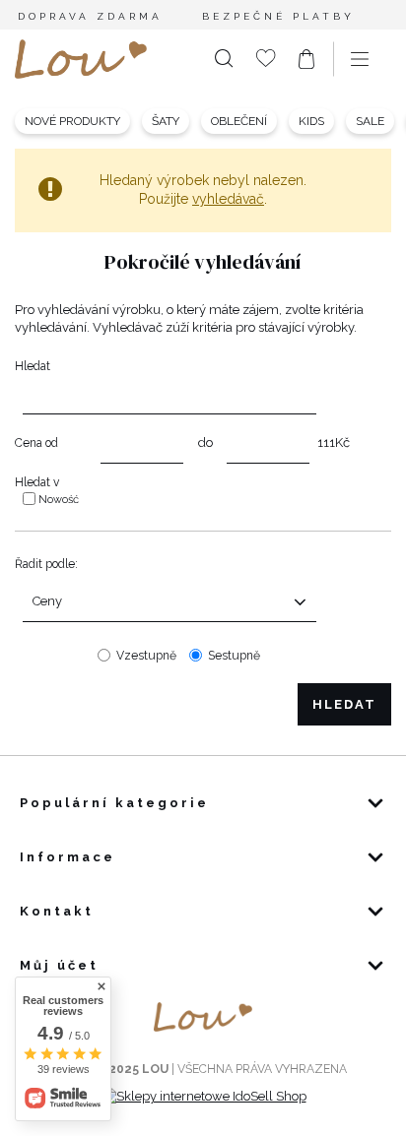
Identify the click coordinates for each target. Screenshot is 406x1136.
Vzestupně (146, 656)
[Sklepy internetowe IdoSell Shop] (203, 1096)
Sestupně (234, 656)
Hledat (32, 366)
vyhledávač (228, 199)
